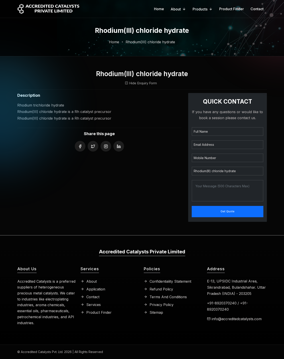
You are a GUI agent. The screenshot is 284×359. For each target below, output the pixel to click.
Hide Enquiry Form (142, 83)
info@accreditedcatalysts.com (237, 319)
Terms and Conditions (167, 297)
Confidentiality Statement (169, 281)
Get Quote (228, 211)
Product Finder (231, 9)
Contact (257, 9)
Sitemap (155, 312)
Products (200, 9)
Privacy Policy (161, 304)
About (176, 9)
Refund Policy (160, 289)
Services (93, 304)
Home (159, 9)
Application (95, 289)
